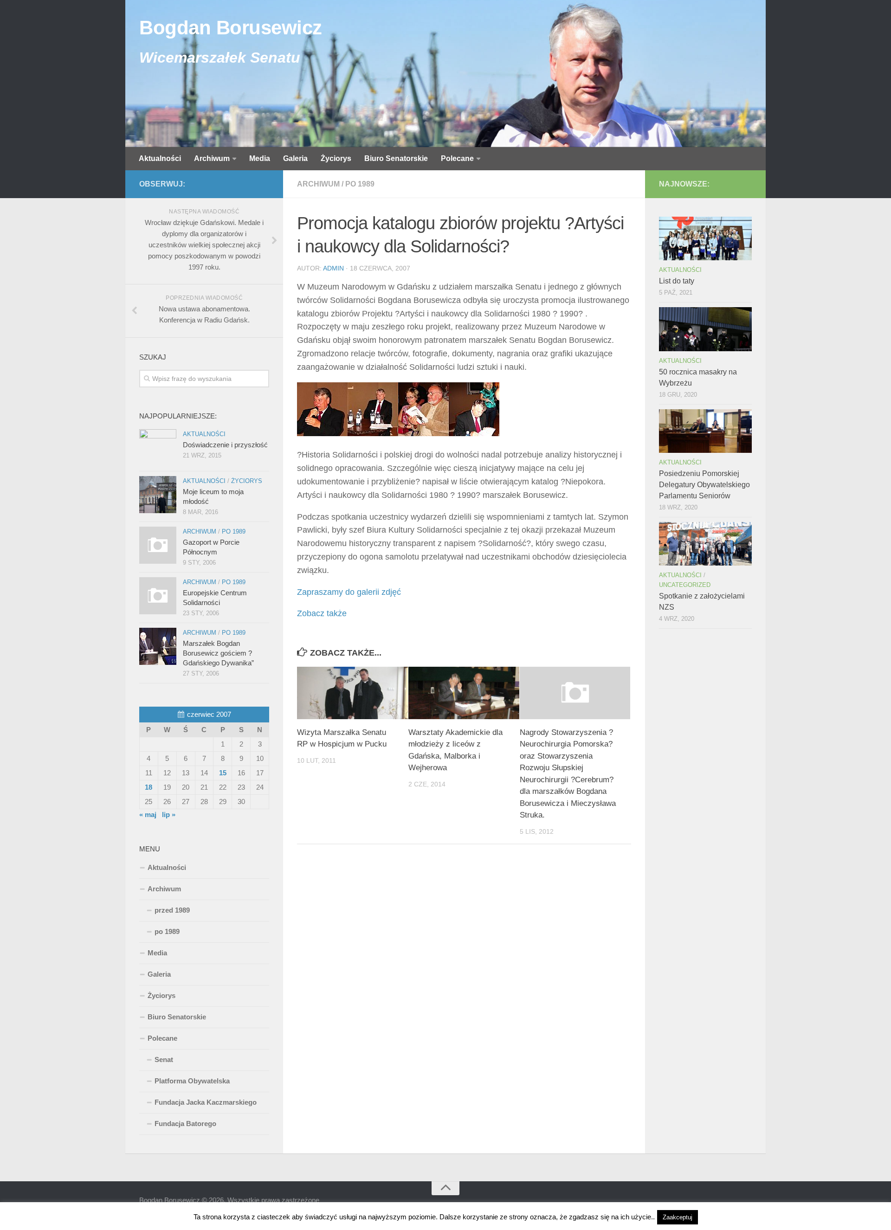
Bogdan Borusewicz (230, 28)
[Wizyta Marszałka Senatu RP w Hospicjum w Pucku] (352, 693)
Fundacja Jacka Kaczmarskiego (206, 1102)
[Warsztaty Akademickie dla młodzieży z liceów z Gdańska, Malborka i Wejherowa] (463, 693)
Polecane (457, 158)
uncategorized (684, 584)
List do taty (676, 281)
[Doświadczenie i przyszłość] (157, 447)
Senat (164, 1059)
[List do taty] (705, 238)
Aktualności (160, 158)
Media (259, 158)
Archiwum (212, 158)
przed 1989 (172, 910)
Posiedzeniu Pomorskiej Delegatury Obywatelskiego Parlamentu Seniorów (704, 485)
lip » (168, 814)
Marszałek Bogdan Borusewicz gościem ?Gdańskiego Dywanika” (218, 653)
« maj (147, 814)
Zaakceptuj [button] (677, 1217)
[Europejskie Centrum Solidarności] (157, 595)
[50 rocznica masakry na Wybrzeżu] (705, 329)
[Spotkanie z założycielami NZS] (705, 544)
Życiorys (336, 158)
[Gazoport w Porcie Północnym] (157, 545)
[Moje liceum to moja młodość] (157, 494)
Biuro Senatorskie (396, 158)
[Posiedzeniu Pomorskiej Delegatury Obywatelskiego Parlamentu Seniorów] (705, 431)
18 (148, 787)
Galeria (295, 158)
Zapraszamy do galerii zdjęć (349, 592)
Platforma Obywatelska (192, 1081)
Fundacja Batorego (185, 1123)
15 (222, 773)
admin (333, 268)
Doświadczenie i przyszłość (225, 445)
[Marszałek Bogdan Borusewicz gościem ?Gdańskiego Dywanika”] (157, 646)
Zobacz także (322, 613)
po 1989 (359, 184)
